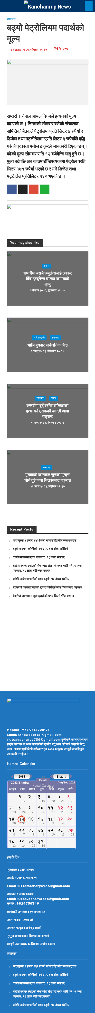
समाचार (11, 19)
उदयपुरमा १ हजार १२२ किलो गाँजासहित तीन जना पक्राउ (44, 540)
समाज (46, 265)
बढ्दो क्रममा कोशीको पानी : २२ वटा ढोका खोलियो (40, 549)
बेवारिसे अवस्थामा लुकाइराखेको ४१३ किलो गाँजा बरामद (43, 596)
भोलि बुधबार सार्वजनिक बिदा (48, 345)
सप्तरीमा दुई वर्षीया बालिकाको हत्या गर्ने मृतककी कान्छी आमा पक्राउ (47, 411)
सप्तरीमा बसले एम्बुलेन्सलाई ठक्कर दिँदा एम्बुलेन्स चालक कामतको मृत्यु (47, 279)
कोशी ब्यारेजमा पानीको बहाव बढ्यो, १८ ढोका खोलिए (41, 579)
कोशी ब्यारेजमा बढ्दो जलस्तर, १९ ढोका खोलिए (39, 557)
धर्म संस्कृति (39, 337)
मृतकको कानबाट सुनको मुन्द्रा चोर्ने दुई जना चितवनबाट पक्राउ (47, 477)
